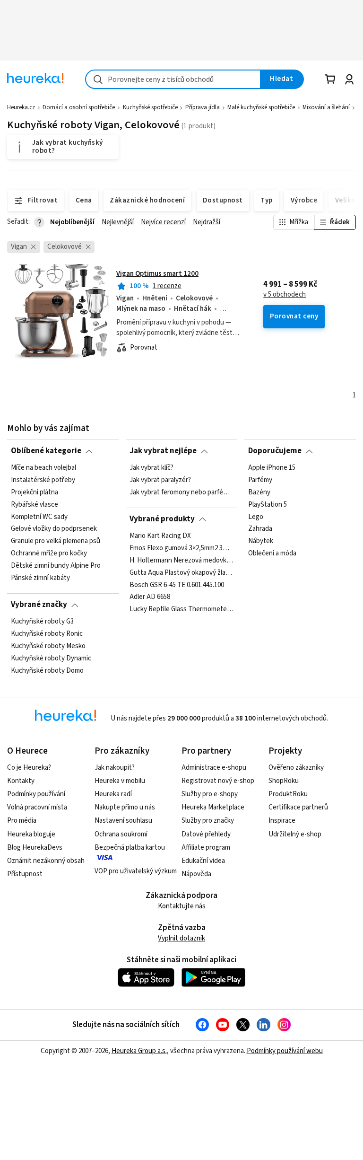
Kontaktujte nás (182, 906)
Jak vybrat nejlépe (163, 451)
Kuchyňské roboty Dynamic (51, 658)
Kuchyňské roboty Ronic (47, 634)
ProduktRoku (288, 794)
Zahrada (260, 529)
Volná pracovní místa (37, 807)
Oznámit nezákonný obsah (46, 861)
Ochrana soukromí (121, 834)
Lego (255, 516)
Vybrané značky (39, 604)
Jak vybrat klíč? (151, 468)
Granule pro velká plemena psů (55, 541)
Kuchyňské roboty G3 (42, 621)
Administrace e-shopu (214, 768)
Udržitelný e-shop (294, 834)
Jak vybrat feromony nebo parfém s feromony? (181, 492)
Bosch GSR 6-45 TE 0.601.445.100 (177, 584)
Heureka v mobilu (120, 781)
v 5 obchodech (284, 294)
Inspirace (281, 821)
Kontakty (21, 781)
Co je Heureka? (29, 768)
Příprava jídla (202, 107)
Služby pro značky (208, 821)
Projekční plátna (34, 492)
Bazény (259, 492)
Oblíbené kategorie (46, 451)
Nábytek (260, 541)
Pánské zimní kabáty (40, 578)
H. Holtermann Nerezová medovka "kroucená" (181, 560)
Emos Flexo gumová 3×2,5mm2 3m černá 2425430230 (181, 548)
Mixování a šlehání (326, 107)
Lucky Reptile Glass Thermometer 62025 (181, 609)
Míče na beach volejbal (43, 468)
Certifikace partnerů (298, 807)
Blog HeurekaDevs (34, 847)
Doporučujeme (275, 451)
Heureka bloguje (31, 834)
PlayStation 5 (267, 504)
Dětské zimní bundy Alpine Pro (56, 566)
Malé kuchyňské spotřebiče (261, 107)
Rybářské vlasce (34, 504)
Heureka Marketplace (213, 807)
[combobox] (173, 79)
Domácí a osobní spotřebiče (79, 107)
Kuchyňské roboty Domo (47, 670)
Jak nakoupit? (115, 768)
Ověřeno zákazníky (296, 768)
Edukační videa (203, 861)
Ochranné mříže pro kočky (49, 553)
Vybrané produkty (162, 519)
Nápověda (196, 874)
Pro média (21, 821)
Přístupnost (25, 874)
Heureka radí (113, 794)
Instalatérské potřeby (43, 480)
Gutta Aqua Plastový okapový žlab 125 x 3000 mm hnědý (181, 572)
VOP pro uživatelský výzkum (136, 871)
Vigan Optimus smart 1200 (157, 274)
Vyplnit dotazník (181, 938)
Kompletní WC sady (39, 516)
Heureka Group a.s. (139, 1051)
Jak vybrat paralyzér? (160, 480)
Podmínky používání (36, 794)
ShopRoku (283, 781)
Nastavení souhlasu (123, 821)
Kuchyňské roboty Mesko (48, 645)
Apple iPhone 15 (271, 468)
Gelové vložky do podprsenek (54, 529)
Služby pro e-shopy (210, 794)
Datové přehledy (206, 834)
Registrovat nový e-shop (218, 781)
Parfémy (260, 480)
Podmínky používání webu (285, 1051)
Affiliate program (206, 847)
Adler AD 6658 (150, 597)
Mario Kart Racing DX (160, 536)
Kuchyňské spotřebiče (150, 107)
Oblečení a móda (272, 553)
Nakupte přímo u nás (125, 807)
